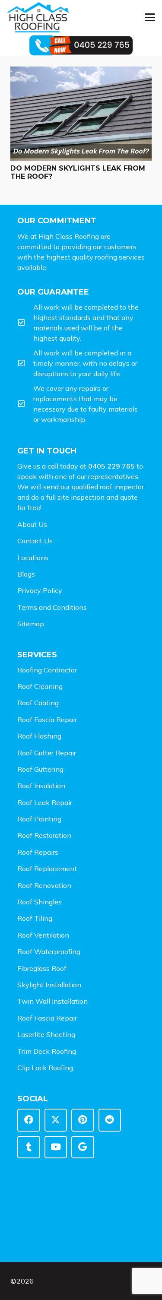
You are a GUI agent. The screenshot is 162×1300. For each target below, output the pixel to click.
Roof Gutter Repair (46, 752)
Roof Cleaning (40, 686)
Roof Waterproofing (48, 951)
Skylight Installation (49, 984)
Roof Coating (38, 702)
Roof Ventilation (43, 935)
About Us (32, 524)
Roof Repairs (37, 852)
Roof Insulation (41, 785)
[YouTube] (55, 1147)
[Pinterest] (82, 1120)
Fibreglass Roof (42, 968)
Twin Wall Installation (52, 1001)
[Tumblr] (28, 1147)
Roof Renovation (44, 885)
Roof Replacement (47, 868)
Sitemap (30, 623)
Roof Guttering (40, 769)
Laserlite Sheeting (46, 1034)
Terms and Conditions (52, 607)
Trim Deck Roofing (46, 1051)
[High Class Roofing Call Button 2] (81, 45)
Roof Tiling (34, 918)
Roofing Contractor (47, 670)
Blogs (26, 574)
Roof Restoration (44, 835)
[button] (150, 17)
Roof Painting (39, 819)
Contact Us (35, 540)
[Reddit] (109, 1120)
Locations (32, 557)
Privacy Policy (39, 590)
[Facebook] (28, 1120)
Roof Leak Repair (44, 802)
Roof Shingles (39, 901)
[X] (55, 1120)
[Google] (82, 1147)
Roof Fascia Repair (47, 719)
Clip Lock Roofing (45, 1067)
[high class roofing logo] (38, 17)
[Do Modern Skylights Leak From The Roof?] (81, 114)
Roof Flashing (39, 736)
